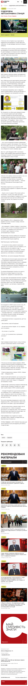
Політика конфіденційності (21, 677)
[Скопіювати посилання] (18, 445)
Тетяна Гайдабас (12, 16)
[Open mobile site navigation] (25, 2)
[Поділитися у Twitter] (10, 445)
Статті (5, 5)
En (18, 2)
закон (3, 437)
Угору (3, 681)
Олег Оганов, (4, 16)
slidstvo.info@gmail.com (6, 650)
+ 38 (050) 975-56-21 (5, 655)
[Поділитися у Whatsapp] (14, 445)
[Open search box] (21, 2)
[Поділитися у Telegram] (6, 445)
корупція (9, 437)
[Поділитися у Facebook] (2, 445)
